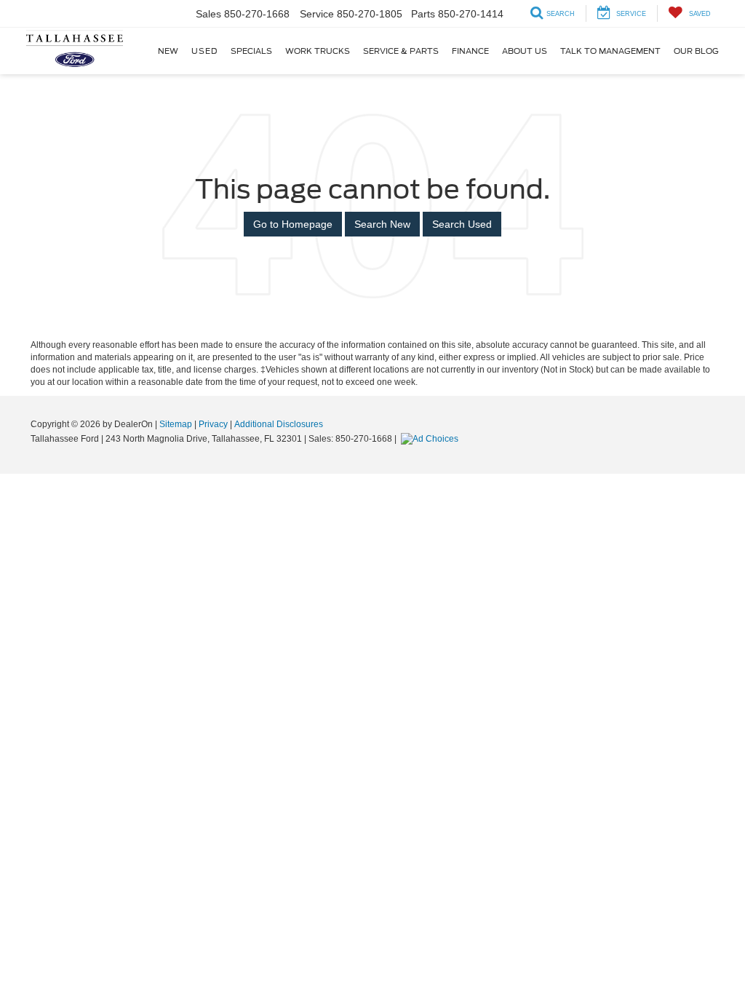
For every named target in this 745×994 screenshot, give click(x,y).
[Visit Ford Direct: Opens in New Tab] (431, 439)
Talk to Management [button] (610, 51)
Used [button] (204, 51)
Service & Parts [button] (401, 51)
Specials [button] (251, 51)
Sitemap (175, 424)
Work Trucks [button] (317, 51)
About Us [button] (524, 51)
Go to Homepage (292, 224)
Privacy (213, 424)
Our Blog (696, 51)
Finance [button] (470, 51)
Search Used (462, 224)
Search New (382, 224)
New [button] (168, 51)
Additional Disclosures (278, 424)
